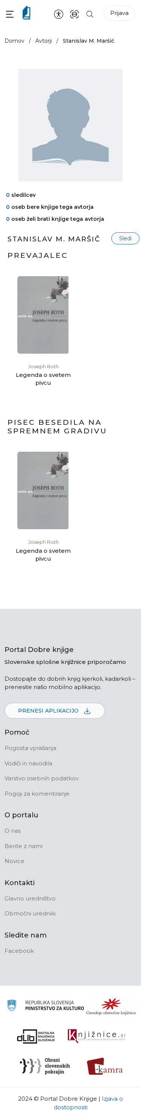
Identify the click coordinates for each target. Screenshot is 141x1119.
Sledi (125, 238)
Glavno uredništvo (30, 898)
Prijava (119, 12)
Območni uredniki (30, 913)
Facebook (19, 950)
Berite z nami (23, 846)
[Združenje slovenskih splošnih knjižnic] (96, 1036)
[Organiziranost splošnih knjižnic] (111, 1006)
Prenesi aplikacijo (49, 710)
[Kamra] (105, 1066)
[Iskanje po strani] (90, 14)
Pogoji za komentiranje (37, 793)
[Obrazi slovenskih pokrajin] (45, 1066)
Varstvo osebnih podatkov (42, 778)
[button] (10, 14)
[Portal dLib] (36, 1036)
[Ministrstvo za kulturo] (45, 1006)
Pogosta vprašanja (30, 747)
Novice (14, 861)
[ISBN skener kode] (74, 14)
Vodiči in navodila (28, 763)
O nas (13, 830)
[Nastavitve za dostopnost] (58, 14)
